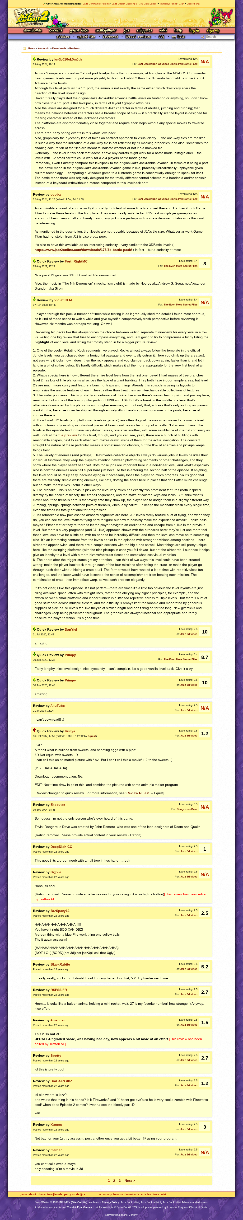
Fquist (92, 736)
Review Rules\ (137, 793)
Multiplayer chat (168, 3)
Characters (45, 1194)
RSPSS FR (59, 990)
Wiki (163, 30)
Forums (56, 30)
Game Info (79, 30)
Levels (58, 1194)
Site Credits (79, 1202)
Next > (130, 1180)
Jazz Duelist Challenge (124, 3)
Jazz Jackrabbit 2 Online (121, 17)
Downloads (33, 30)
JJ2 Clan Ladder (148, 3)
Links (156, 1194)
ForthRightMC (76, 261)
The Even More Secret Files (180, 265)
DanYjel (71, 629)
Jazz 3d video (188, 634)
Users (31, 48)
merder (56, 1150)
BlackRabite (60, 964)
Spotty (56, 1055)
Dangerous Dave (187, 809)
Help (178, 30)
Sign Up (213, 30)
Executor (58, 805)
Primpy (70, 655)
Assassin (43, 48)
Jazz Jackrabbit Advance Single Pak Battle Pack (167, 63)
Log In (194, 30)
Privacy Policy (110, 1202)
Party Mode (71, 1194)
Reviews (74, 48)
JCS (126, 30)
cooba (56, 194)
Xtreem (56, 1124)
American (57, 1020)
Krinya (70, 731)
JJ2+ (181, 3)
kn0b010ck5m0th (68, 59)
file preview (67, 435)
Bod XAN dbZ (61, 1081)
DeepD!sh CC (61, 847)
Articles (146, 1194)
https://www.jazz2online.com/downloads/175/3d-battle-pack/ (83, 250)
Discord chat (193, 3)
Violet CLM (63, 300)
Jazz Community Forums (96, 3)
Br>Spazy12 (60, 911)
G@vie (56, 872)
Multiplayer (106, 30)
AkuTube (57, 706)
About (32, 1194)
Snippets (144, 30)
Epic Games (84, 1207)
